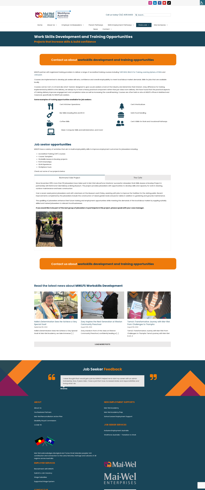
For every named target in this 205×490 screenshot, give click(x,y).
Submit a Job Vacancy (43, 473)
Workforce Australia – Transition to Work (120, 435)
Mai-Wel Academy (111, 408)
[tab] (69, 177)
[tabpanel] (102, 215)
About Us (37, 408)
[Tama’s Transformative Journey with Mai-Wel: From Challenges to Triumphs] (149, 305)
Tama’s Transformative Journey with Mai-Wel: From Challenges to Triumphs (148, 323)
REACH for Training (135, 72)
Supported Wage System (44, 481)
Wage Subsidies (40, 477)
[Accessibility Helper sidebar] (202, 2)
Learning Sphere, (149, 72)
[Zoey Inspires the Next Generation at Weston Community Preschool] (102, 305)
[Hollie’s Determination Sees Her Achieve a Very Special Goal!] (56, 305)
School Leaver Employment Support (118, 416)
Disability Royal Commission (45, 420)
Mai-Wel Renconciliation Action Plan (48, 416)
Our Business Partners (42, 412)
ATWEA (159, 72)
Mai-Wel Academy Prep (113, 412)
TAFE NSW (123, 72)
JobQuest (38, 75)
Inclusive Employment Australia (116, 430)
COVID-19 (38, 425)
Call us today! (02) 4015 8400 (119, 15)
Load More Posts (102, 344)
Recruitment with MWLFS (43, 469)
